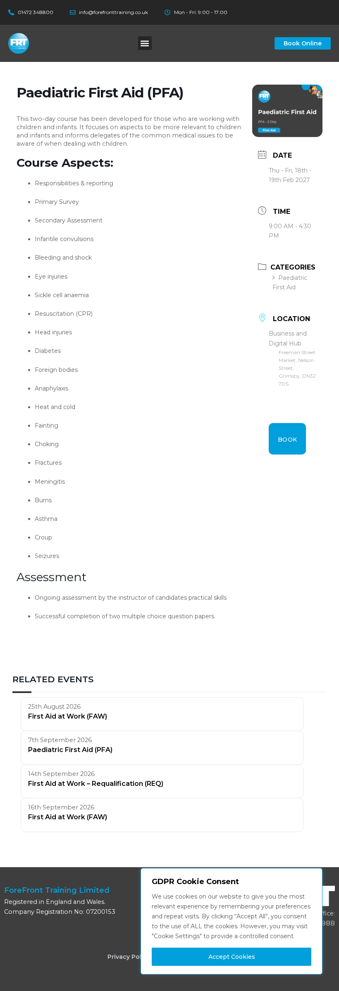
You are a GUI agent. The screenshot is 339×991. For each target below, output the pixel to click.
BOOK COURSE (289, 445)
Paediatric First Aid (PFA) (70, 750)
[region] (231, 921)
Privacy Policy (128, 956)
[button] (145, 43)
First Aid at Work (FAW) (67, 716)
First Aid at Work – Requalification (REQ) (95, 784)
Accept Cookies (231, 956)
